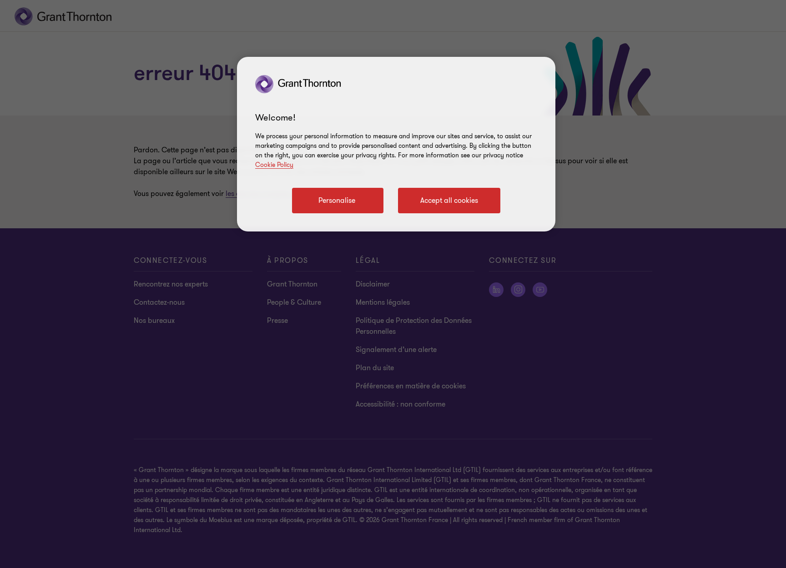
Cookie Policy (274, 165)
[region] (396, 144)
